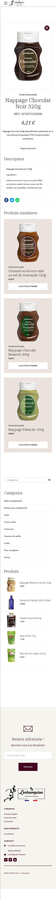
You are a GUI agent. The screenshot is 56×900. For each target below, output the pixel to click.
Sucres (7, 557)
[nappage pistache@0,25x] (28, 401)
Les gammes (9, 834)
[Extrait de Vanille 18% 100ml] (11, 602)
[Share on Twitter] (12, 200)
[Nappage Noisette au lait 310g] (11, 584)
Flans (6, 515)
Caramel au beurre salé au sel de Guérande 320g (27, 273)
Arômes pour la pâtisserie (15, 508)
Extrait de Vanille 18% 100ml (35, 600)
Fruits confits (10, 522)
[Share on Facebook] (6, 200)
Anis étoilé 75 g (28, 636)
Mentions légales (10, 814)
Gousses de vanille (12, 536)
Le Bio (7, 543)
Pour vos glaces (28, 94)
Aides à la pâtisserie (13, 501)
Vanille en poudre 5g (30, 618)
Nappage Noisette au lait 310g (35, 582)
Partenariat (8, 821)
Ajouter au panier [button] (28, 286)
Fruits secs (9, 529)
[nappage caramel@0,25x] (28, 242)
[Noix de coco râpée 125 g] (11, 655)
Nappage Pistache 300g (26, 429)
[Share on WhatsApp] (17, 200)
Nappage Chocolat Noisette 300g (22, 352)
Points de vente (10, 818)
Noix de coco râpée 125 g (33, 653)
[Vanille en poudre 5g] (11, 620)
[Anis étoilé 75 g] (11, 638)
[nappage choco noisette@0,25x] (28, 321)
